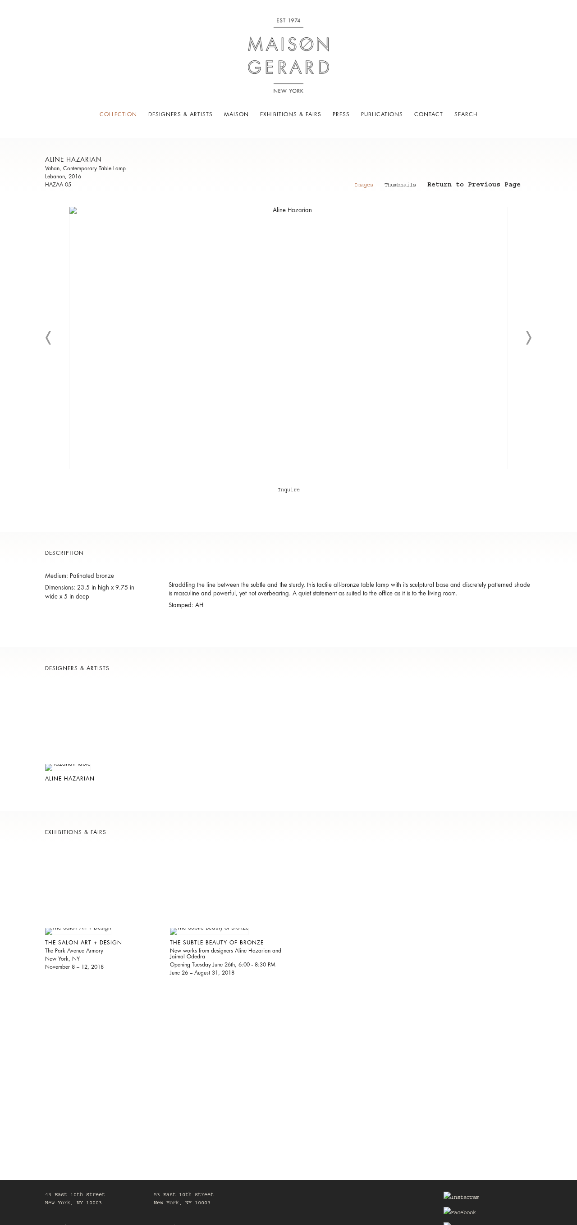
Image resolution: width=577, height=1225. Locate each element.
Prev (48, 338)
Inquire (289, 490)
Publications (382, 114)
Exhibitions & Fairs (290, 114)
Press (341, 114)
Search (466, 114)
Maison (236, 114)
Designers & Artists (180, 114)
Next (528, 338)
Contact (428, 114)
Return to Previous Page (474, 186)
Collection (118, 114)
